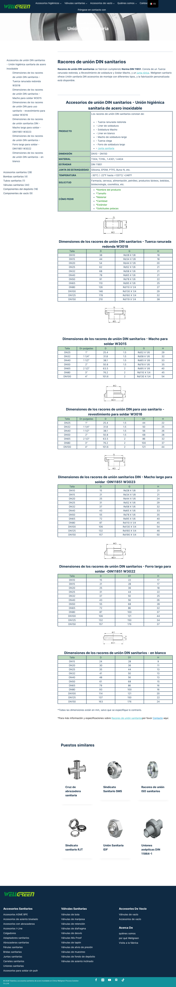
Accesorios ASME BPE (15, 914)
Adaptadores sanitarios (16, 938)
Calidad (144, 3)
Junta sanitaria (106, 148)
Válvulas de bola (70, 914)
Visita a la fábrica (128, 942)
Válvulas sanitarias (13, 185)
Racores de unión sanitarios (127, 718)
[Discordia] (116, 980)
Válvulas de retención (73, 923)
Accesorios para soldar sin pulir (20, 970)
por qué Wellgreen (129, 938)
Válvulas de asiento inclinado (77, 961)
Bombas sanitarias (13, 176)
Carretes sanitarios (13, 961)
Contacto (158, 718)
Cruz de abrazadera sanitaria (73, 791)
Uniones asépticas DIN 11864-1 (150, 849)
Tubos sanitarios (12, 180)
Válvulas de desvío (71, 933)
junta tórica (143, 72)
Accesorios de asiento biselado (20, 919)
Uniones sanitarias (88, 23)
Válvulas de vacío (128, 914)
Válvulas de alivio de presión (77, 947)
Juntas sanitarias (12, 956)
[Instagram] (103, 980)
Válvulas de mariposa (73, 919)
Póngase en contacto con (92, 9)
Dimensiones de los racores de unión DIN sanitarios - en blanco (28, 157)
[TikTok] (123, 980)
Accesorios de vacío (130, 919)
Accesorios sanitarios (15, 172)
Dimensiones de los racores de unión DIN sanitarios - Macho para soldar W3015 (28, 93)
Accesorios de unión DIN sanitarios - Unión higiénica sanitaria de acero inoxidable (26, 64)
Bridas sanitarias (12, 952)
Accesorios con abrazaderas (19, 923)
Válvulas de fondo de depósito (78, 956)
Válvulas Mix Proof (71, 938)
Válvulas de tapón (71, 942)
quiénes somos (127, 933)
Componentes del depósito (18, 189)
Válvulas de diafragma (73, 928)
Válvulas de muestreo (73, 952)
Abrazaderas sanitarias (16, 942)
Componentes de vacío (16, 193)
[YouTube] (109, 980)
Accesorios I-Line (12, 928)
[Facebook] (96, 980)
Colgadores (9, 933)
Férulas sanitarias (13, 947)
